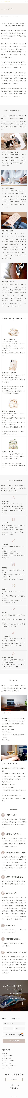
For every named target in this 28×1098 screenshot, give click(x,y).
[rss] (16, 1088)
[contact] (17, 1088)
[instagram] (14, 1088)
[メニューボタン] (26, 1)
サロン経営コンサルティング (9, 1065)
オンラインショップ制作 (8, 1060)
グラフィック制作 (6, 1063)
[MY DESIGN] (5, 1)
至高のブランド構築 (7, 1055)
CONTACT (14, 1003)
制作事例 (4, 1053)
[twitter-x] (12, 1088)
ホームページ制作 (6, 1058)
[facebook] (10, 1088)
